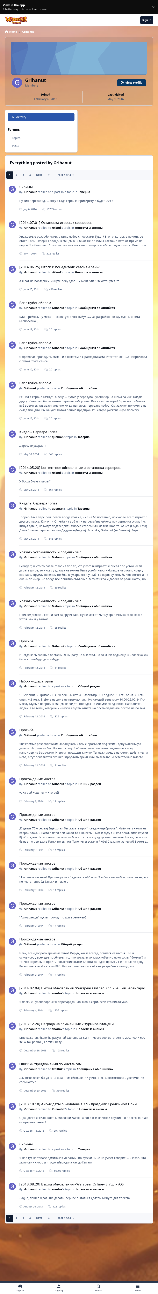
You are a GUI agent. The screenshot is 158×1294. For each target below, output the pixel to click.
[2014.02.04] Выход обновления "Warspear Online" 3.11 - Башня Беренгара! (82, 988)
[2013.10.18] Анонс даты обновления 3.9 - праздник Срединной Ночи (78, 1104)
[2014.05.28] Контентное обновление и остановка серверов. (70, 467)
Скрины (26, 186)
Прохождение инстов (37, 778)
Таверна (84, 192)
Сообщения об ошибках (96, 308)
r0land (56, 228)
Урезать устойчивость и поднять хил (50, 552)
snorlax (57, 993)
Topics (16, 138)
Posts (15, 146)
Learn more (8, 7)
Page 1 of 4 (64, 175)
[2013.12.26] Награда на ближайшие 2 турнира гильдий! (67, 1023)
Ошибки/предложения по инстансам (50, 1064)
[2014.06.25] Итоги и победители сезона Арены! (59, 267)
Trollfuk (57, 1069)
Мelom (57, 557)
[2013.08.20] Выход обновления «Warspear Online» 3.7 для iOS (71, 1184)
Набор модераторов (36, 681)
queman (58, 437)
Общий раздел (89, 686)
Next (39, 175)
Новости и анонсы (89, 228)
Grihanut (30, 192)
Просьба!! (27, 641)
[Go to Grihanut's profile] (12, 189)
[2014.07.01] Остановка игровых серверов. (55, 222)
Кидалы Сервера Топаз (38, 431)
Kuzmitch (58, 1109)
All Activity (19, 117)
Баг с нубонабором (35, 302)
